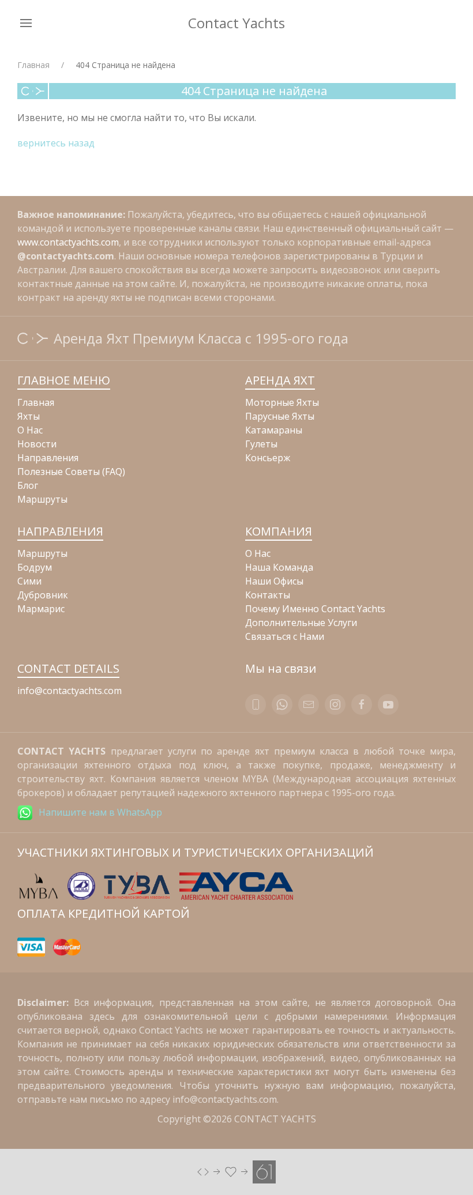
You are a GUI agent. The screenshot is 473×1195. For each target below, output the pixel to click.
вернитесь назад (56, 143)
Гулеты (261, 444)
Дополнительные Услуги (301, 622)
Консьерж (267, 457)
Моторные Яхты (282, 402)
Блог (27, 485)
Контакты (267, 595)
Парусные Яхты (279, 416)
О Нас (30, 430)
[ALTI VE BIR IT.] (236, 1170)
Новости (37, 444)
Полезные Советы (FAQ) (71, 471)
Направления (47, 457)
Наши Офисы (274, 581)
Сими (29, 581)
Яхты (28, 416)
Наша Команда (279, 567)
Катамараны (273, 430)
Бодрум (34, 567)
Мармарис (41, 608)
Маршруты (42, 499)
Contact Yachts (236, 22)
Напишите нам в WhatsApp (100, 812)
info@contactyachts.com (69, 690)
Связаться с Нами (284, 636)
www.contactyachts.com (68, 242)
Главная (33, 64)
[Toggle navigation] (26, 23)
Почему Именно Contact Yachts (315, 608)
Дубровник (42, 595)
